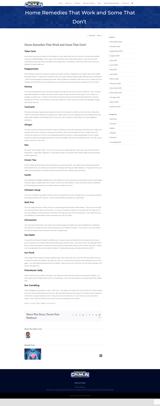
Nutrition (113, 137)
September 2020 (116, 51)
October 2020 (115, 46)
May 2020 (113, 69)
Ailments (113, 119)
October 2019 (115, 97)
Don (27, 303)
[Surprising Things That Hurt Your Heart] (32, 354)
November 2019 (116, 93)
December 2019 (116, 88)
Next (99, 35)
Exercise (113, 124)
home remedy (37, 59)
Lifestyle (113, 133)
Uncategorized (115, 142)
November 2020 (116, 42)
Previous (92, 35)
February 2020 (115, 83)
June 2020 (114, 65)
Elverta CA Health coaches (39, 180)
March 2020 (114, 79)
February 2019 (115, 107)
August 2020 (115, 56)
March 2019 (114, 102)
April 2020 (113, 74)
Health (43, 303)
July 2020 (113, 60)
